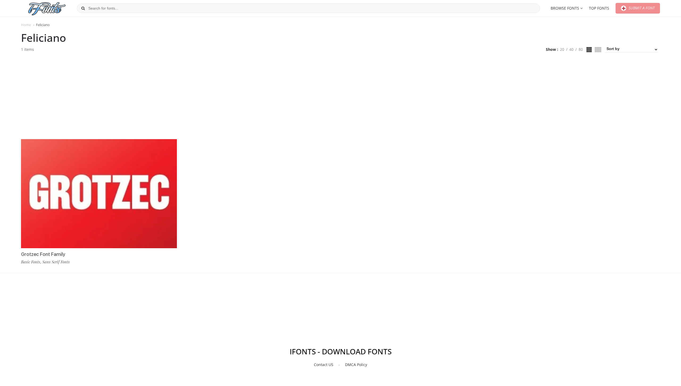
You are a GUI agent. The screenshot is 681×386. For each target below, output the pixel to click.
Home (26, 24)
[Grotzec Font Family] (99, 193)
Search (83, 8)
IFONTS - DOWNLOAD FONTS (341, 351)
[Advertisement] (340, 98)
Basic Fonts (30, 261)
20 (562, 49)
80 (581, 49)
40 (571, 49)
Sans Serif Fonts (56, 261)
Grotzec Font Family (43, 254)
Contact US (323, 364)
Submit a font (641, 7)
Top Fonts (599, 8)
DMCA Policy (356, 364)
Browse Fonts (565, 8)
